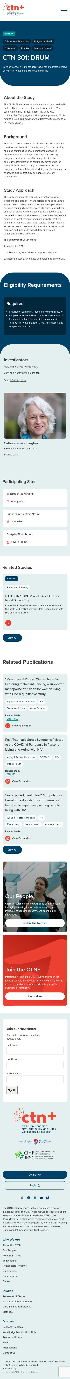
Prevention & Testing (17, 587)
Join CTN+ (35, 1175)
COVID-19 (45, 757)
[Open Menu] (64, 10)
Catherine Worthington (21, 443)
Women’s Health (38, 708)
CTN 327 (11, 774)
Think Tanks (9, 1260)
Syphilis (25, 48)
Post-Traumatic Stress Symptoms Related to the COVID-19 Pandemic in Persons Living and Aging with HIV (34, 744)
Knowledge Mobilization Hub (19, 1332)
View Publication (21, 725)
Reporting (9, 33)
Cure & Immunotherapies (17, 1306)
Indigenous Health (43, 41)
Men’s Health (13, 824)
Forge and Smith (29, 1372)
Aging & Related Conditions (21, 701)
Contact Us (9, 1353)
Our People (9, 1250)
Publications (10, 1347)
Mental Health (14, 763)
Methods (8, 1312)
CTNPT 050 (12, 718)
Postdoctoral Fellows (15, 1265)
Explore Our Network (35, 923)
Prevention (10, 48)
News (6, 1342)
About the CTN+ (12, 1245)
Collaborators (10, 1276)
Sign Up (12, 1090)
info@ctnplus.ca (18, 380)
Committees (9, 1271)
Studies (8, 1290)
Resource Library (12, 1337)
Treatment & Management (18, 1301)
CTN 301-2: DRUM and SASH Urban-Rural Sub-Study (32, 598)
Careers (7, 1281)
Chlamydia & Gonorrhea (17, 41)
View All (12, 638)
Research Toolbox (13, 1327)
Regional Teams (12, 1255)
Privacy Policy (9, 1368)
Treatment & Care (43, 48)
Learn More (35, 996)
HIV (41, 701)
